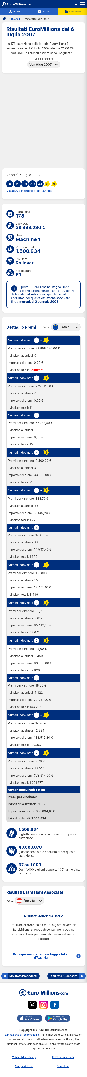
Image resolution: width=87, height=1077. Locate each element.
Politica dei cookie (63, 1057)
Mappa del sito (24, 1066)
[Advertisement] (43, 120)
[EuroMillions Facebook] (54, 1006)
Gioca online (75, 11)
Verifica (45, 11)
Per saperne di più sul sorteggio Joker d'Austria (41, 956)
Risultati (16, 11)
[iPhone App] (29, 1019)
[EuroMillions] (16, 5)
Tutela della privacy (24, 1057)
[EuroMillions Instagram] (43, 1006)
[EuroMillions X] (32, 1006)
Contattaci (63, 1066)
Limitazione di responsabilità (22, 1034)
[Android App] (57, 1019)
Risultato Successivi (64, 976)
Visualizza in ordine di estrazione (29, 191)
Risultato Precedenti (23, 976)
